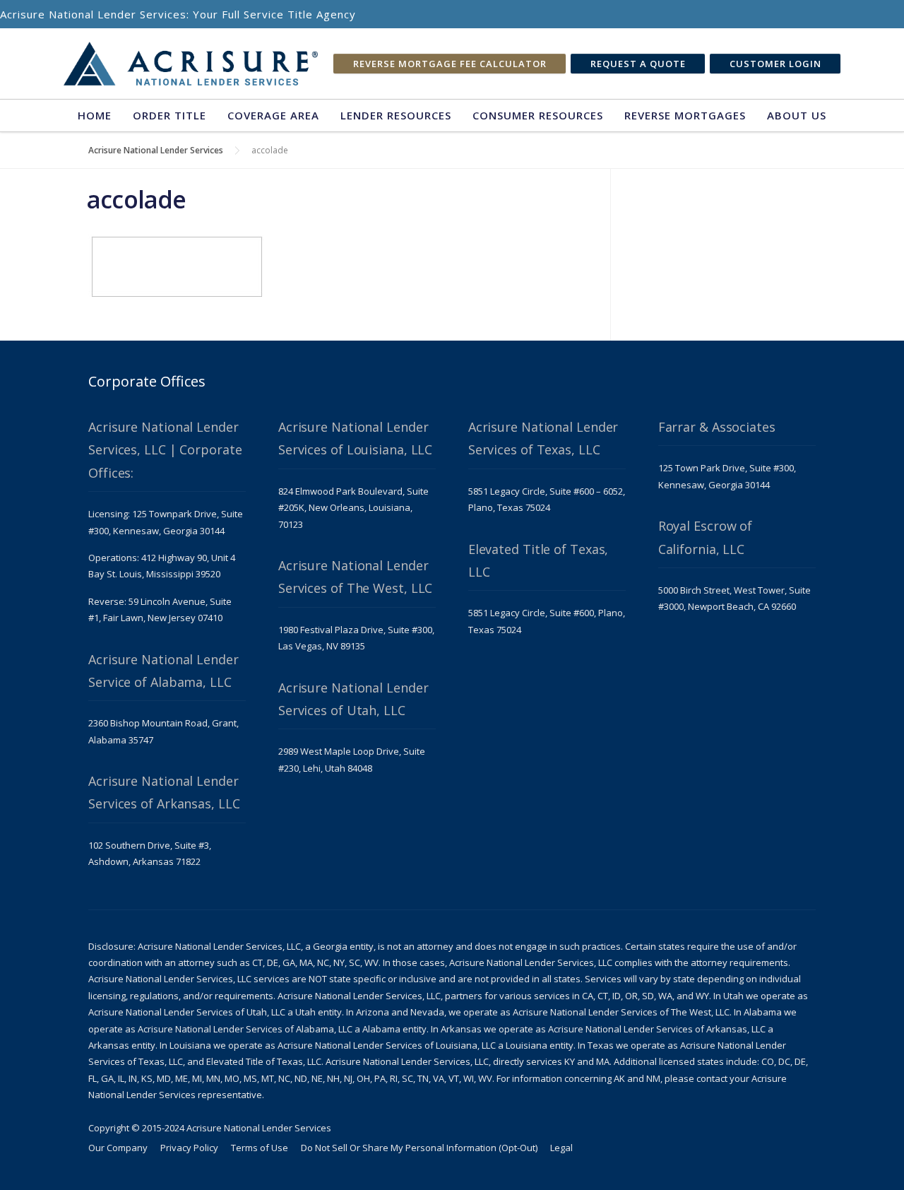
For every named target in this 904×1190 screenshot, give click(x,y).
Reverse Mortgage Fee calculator (450, 63)
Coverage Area (273, 115)
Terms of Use (259, 1147)
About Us (796, 115)
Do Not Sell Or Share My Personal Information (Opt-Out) (419, 1147)
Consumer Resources (537, 115)
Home (95, 115)
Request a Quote (638, 63)
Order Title (169, 115)
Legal (561, 1147)
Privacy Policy (189, 1147)
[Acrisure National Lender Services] (191, 64)
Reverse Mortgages (685, 115)
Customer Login (775, 63)
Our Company (118, 1147)
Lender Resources (395, 115)
